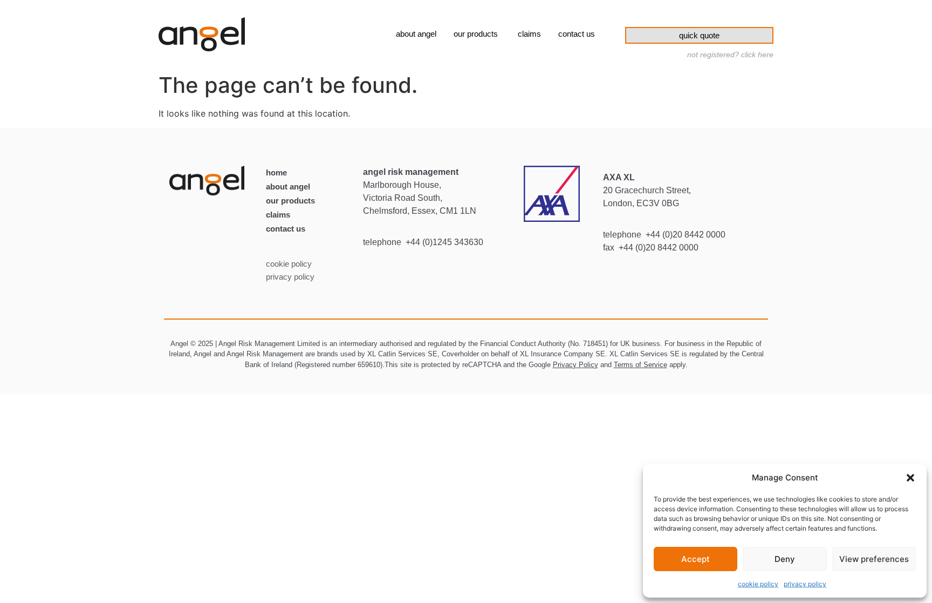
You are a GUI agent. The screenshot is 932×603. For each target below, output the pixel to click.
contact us (285, 228)
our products (290, 200)
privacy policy (805, 584)
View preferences (874, 559)
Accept (695, 559)
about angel (288, 186)
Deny (785, 559)
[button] (910, 477)
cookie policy (758, 584)
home (276, 172)
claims (278, 214)
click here (757, 54)
